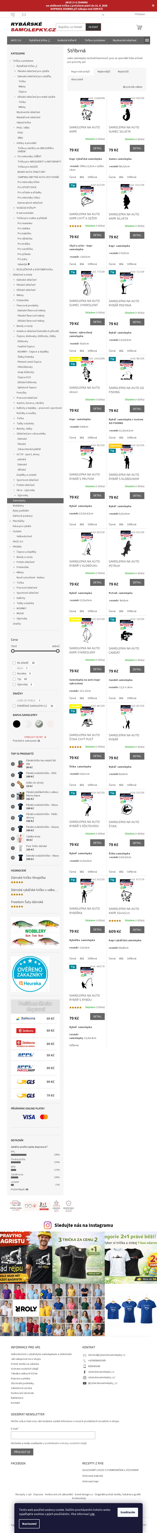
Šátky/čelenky (26, 357)
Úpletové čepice (27, 387)
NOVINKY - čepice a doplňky (33, 352)
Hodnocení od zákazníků (59, 1494)
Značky (17, 624)
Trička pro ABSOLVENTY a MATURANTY (39, 162)
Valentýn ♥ (23, 264)
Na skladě (26, 663)
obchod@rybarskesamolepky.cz (106, 1355)
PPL (13, 1152)
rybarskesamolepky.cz (101, 1372)
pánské (22, 459)
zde (92, 1514)
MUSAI (20, 613)
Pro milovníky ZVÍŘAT (30, 156)
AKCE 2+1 (18, 542)
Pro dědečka (25, 239)
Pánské (22, 444)
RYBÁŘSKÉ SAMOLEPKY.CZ (35, 706)
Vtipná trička (24, 123)
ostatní (15, 1182)
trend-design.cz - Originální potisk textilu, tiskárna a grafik (108, 1494)
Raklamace (17, 1398)
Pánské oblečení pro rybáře (33, 71)
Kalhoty (21, 598)
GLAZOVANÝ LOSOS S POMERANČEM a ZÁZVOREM (110, 1470)
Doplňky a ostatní (26, 475)
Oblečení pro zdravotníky (31, 434)
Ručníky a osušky (26, 413)
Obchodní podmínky (22, 1383)
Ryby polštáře (21, 511)
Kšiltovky (23, 341)
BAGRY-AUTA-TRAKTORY (31, 172)
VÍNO (20, 138)
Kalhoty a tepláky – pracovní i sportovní (39, 408)
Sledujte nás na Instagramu (83, 1225)
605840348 (94, 1366)
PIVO (20, 133)
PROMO (17, 547)
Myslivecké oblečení (28, 112)
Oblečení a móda (22, 275)
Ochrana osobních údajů (24, 1369)
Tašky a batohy (25, 423)
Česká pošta (18, 1159)
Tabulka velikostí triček (24, 1374)
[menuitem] (16, 40)
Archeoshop (79, 1498)
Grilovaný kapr (90, 1481)
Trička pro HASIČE (28, 167)
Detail (97, 148)
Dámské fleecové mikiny (32, 310)
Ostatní (17, 531)
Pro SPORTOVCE (27, 187)
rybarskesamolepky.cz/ (101, 1377)
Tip (22, 679)
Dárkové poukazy (23, 516)
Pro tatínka (24, 228)
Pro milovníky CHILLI (29, 198)
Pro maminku (25, 223)
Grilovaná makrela (92, 1476)
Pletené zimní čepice (30, 362)
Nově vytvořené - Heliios (31, 578)
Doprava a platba (20, 1379)
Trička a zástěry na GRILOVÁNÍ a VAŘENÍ (36, 149)
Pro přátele (24, 254)
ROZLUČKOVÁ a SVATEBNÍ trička (35, 269)
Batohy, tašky (24, 429)
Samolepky (19, 501)
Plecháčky (19, 521)
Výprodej (23, 495)
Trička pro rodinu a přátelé (32, 218)
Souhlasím (127, 1512)
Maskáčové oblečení (28, 117)
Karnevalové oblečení (30, 203)
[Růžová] (50, 724)
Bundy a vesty (25, 326)
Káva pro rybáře (22, 526)
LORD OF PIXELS (28, 701)
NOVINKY (21, 608)
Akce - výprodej (26, 490)
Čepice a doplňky (26, 552)
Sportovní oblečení (27, 480)
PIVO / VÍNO (23, 128)
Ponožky (22, 393)
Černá (72, 177)
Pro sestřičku (25, 249)
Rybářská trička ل (27, 66)
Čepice (23, 92)
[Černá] (16, 724)
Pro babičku (24, 233)
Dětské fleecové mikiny (31, 321)
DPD (13, 1167)
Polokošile (23, 300)
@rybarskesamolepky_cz (102, 1383)
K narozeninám (25, 213)
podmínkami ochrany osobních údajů (66, 1443)
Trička (22, 81)
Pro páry (22, 259)
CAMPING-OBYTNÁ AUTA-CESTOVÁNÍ (38, 177)
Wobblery (18, 506)
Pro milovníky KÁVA (28, 182)
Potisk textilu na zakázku (25, 1364)
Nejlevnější (104, 72)
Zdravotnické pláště (29, 449)
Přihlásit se (22, 1451)
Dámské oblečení (26, 280)
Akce (22, 668)
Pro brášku (24, 244)
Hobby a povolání (26, 143)
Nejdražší (123, 72)
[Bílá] (28, 724)
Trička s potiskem (23, 61)
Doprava (38, 1494)
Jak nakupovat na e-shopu (26, 1359)
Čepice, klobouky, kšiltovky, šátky (36, 336)
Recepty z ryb (24, 1494)
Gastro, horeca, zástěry (30, 403)
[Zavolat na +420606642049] (16, 14)
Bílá (82, 177)
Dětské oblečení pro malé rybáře (36, 97)
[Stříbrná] (39, 724)
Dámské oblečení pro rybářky (34, 76)
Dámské (22, 439)
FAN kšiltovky (25, 367)
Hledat (93, 27)
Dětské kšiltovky (27, 382)
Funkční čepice (26, 346)
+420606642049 (96, 1360)
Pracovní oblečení (27, 398)
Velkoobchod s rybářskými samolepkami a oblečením (41, 1354)
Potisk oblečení (25, 485)
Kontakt (15, 1403)
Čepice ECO (24, 377)
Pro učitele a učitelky (30, 192)
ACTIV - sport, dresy (28, 454)
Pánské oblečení (26, 285)
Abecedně (77, 79)
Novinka (24, 674)
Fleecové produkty (27, 305)
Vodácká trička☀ (26, 208)
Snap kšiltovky (26, 372)
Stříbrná (92, 177)
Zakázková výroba (21, 1388)
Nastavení (29, 1524)
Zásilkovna (17, 1174)
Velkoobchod (24, 536)
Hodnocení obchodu (22, 1393)
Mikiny (22, 87)
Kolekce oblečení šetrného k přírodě (38, 331)
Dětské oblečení (26, 290)
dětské (22, 470)
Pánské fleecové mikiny (31, 316)
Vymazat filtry (33, 737)
